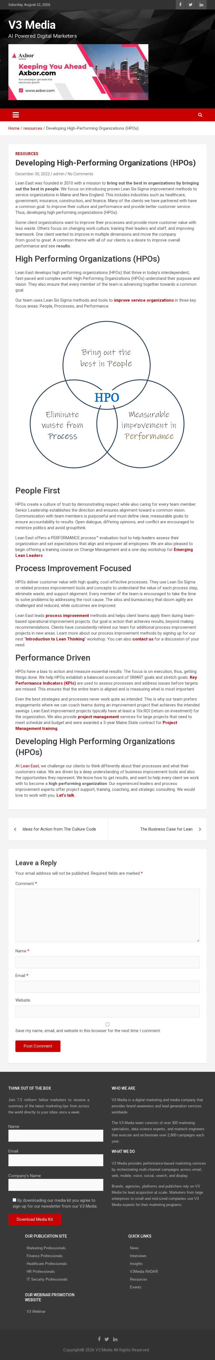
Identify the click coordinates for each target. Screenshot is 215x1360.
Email (21, 975)
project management (98, 716)
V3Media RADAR (144, 1271)
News (134, 1248)
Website (22, 1000)
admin (58, 174)
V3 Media (32, 25)
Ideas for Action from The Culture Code (59, 829)
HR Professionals (41, 1271)
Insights (136, 1264)
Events (135, 1287)
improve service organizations (144, 300)
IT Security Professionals (47, 1279)
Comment (26, 883)
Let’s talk (65, 795)
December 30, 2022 (32, 174)
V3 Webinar (36, 1311)
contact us (142, 639)
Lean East (30, 765)
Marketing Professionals (46, 1248)
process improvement (67, 615)
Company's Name (24, 1175)
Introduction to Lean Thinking (55, 639)
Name (22, 951)
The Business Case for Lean (166, 829)
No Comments (80, 174)
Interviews (138, 1256)
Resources (138, 1279)
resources (26, 154)
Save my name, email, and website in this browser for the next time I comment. (88, 1030)
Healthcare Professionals (47, 1264)
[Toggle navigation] (15, 114)
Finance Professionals (45, 1256)
